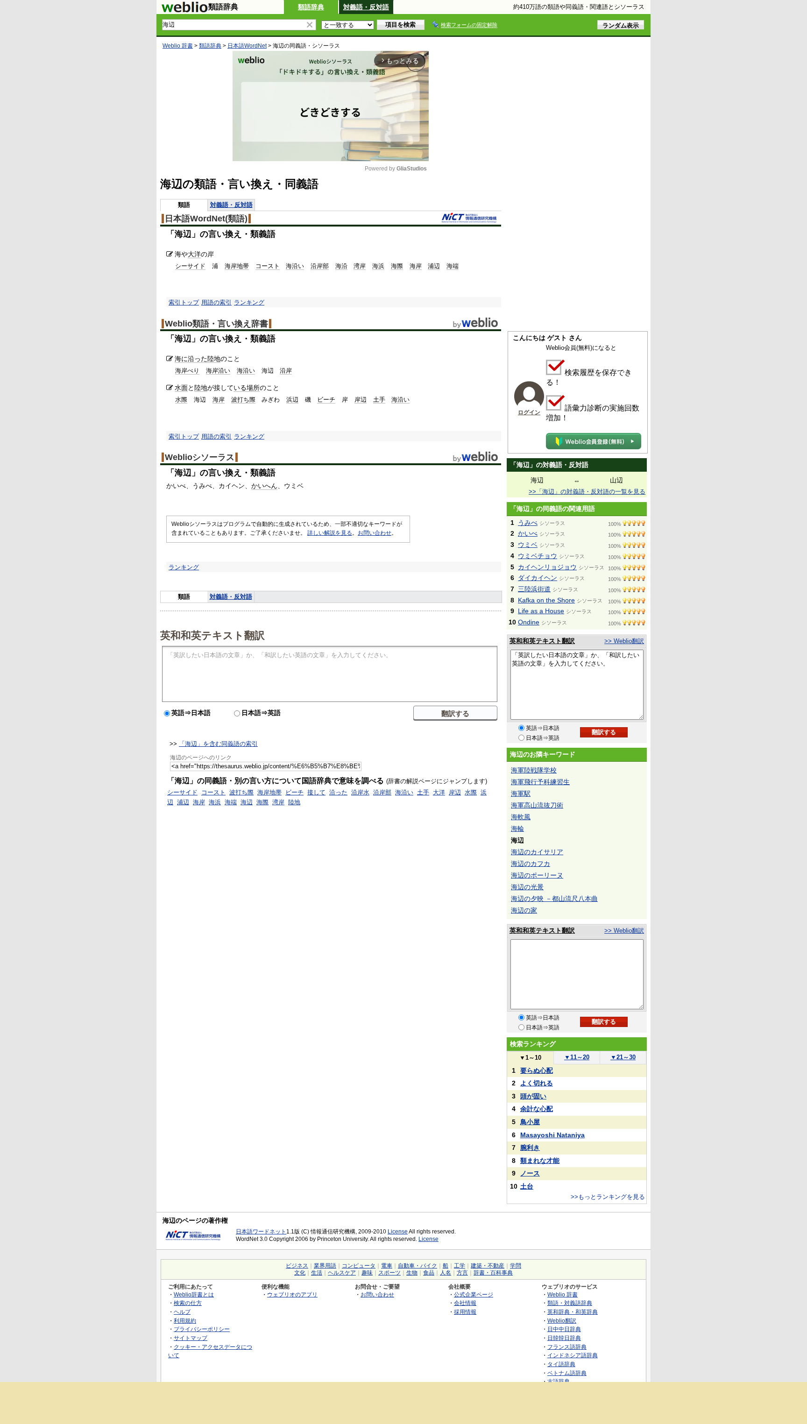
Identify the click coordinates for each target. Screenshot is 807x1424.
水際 (181, 399)
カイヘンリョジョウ (547, 567)
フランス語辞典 (567, 1347)
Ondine (528, 622)
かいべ (528, 533)
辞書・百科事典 (493, 1272)
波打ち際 (243, 399)
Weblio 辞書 (178, 46)
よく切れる (536, 1083)
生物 (412, 1272)
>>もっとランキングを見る (608, 1196)
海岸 (416, 265)
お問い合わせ (374, 533)
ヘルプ (182, 1312)
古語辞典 (558, 1381)
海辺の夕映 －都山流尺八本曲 (554, 898)
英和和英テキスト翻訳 (212, 635)
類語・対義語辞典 (569, 1303)
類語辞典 (311, 7)
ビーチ (326, 399)
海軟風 (521, 817)
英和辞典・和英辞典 (572, 1312)
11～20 (576, 1057)
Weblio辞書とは (194, 1294)
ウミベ (528, 544)
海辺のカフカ (530, 863)
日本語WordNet (247, 46)
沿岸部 (320, 265)
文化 (299, 1272)
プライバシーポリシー (202, 1329)
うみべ (528, 522)
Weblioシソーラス (199, 457)
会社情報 (465, 1303)
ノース (530, 1173)
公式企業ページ (473, 1294)
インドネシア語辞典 (572, 1355)
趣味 (367, 1272)
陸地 (213, 358)
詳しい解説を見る (329, 533)
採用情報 (465, 1312)
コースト (267, 265)
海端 (452, 265)
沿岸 (286, 370)
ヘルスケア (342, 1272)
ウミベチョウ (537, 556)
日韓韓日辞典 (564, 1338)
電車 (386, 1265)
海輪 (517, 828)
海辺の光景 (527, 887)
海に (181, 358)
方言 (462, 1272)
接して (316, 792)
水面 (181, 387)
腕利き (530, 1147)
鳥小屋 (530, 1122)
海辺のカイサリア (537, 852)
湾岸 (360, 265)
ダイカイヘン (537, 577)
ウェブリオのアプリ (292, 1294)
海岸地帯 (237, 265)
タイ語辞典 (561, 1364)
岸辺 (360, 399)
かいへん (264, 485)
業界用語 (325, 1265)
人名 (445, 1272)
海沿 (341, 265)
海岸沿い (218, 370)
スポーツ (389, 1272)
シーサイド (190, 265)
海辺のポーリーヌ (537, 875)
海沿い (295, 265)
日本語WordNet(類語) (206, 218)
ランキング (249, 302)
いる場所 (247, 387)
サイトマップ (190, 1338)
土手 (379, 399)
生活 (316, 1272)
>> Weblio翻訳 (624, 641)
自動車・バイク (417, 1265)
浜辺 (292, 399)
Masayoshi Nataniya (552, 1135)
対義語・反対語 (366, 7)
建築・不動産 (487, 1265)
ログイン (529, 412)
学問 (515, 1265)
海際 (397, 265)
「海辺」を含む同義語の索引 (218, 743)
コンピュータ (358, 1265)
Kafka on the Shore (546, 600)
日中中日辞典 (564, 1329)
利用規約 (185, 1321)
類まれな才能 (539, 1160)
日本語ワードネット (261, 1231)
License (398, 1231)
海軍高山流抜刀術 (537, 805)
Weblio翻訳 (561, 1321)
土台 (526, 1186)
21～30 (623, 1057)
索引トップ (184, 302)
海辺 (247, 802)
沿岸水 (360, 792)
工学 (459, 1265)
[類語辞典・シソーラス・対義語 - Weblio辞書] (184, 10)
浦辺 (434, 265)
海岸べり (187, 370)
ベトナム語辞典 (567, 1373)
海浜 (378, 265)
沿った (197, 358)
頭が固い (533, 1096)
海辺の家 (524, 910)
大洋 (194, 254)
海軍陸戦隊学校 (534, 770)
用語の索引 (216, 302)
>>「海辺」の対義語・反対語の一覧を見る (587, 491)
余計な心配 (536, 1108)
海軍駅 (521, 793)
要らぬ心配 (536, 1070)
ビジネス (297, 1265)
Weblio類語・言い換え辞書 (216, 323)
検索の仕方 (188, 1303)
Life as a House (541, 611)
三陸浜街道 (534, 589)
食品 (428, 1272)
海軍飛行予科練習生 (540, 782)
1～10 (530, 1057)
